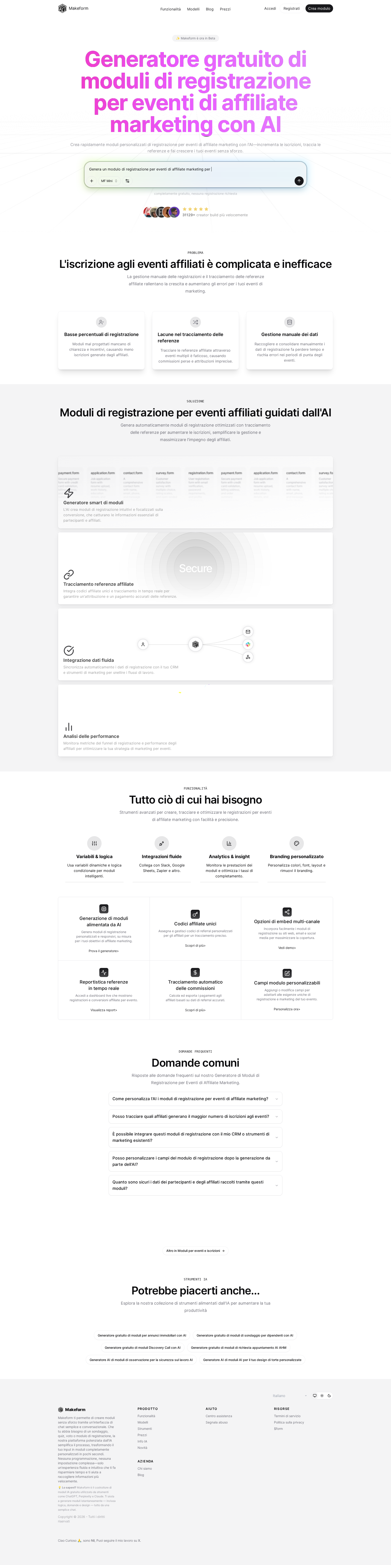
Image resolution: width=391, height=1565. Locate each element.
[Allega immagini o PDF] (91, 180)
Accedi (270, 8)
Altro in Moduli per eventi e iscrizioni (195, 1251)
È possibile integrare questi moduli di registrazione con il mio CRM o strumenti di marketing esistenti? (190, 1137)
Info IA (142, 1441)
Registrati (292, 8)
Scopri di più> (195, 945)
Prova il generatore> (104, 951)
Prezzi (225, 9)
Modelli (193, 9)
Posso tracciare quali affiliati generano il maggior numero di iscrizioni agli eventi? (190, 1116)
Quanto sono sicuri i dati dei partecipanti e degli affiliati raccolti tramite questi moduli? (187, 1185)
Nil (93, 1540)
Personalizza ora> (287, 1009)
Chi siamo (145, 1468)
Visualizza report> (104, 1010)
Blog (210, 9)
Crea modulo (319, 8)
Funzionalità (170, 9)
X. (139, 1540)
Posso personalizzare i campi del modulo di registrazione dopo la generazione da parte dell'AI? (191, 1161)
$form (278, 1429)
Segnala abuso (217, 1422)
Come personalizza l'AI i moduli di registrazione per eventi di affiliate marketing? (190, 1098)
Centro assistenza (219, 1416)
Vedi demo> (287, 948)
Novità (142, 1448)
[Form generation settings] (127, 180)
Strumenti (145, 1429)
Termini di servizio (287, 1416)
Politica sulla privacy (289, 1422)
